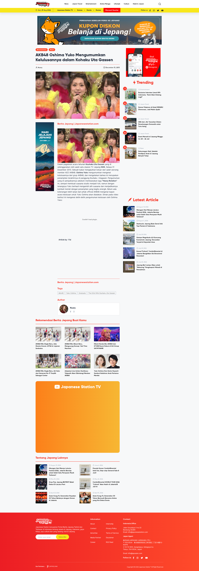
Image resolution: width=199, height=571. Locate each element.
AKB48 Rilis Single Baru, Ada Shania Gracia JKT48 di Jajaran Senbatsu (48, 346)
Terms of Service (112, 533)
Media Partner (95, 538)
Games (79, 10)
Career (92, 542)
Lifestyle (117, 4)
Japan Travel (77, 4)
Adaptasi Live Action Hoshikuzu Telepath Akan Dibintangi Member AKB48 (77, 373)
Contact (93, 528)
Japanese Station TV (65, 10)
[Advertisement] (88, 260)
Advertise (93, 533)
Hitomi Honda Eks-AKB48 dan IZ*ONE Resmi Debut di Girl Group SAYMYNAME (106, 346)
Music (52, 50)
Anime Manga (105, 4)
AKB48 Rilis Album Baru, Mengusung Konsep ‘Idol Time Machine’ (76, 346)
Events (89, 10)
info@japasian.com (135, 553)
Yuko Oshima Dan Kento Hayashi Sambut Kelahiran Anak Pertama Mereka (106, 373)
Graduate (82, 293)
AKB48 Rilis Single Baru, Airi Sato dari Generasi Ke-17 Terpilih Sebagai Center (48, 373)
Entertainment (91, 4)
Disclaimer (110, 538)
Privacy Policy (111, 528)
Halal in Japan (138, 4)
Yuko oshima (71, 293)
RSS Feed (109, 542)
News (66, 4)
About (92, 524)
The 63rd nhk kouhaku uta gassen (101, 293)
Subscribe (62, 537)
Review (98, 10)
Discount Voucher (112, 10)
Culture (126, 4)
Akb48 (61, 293)
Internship (109, 524)
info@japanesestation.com (138, 532)
